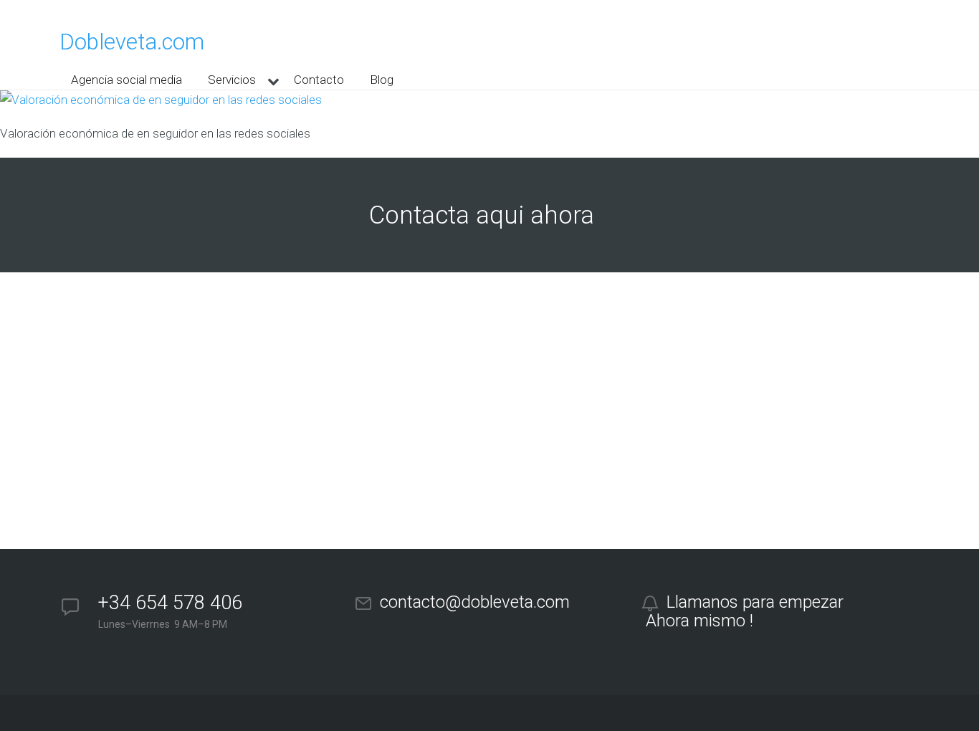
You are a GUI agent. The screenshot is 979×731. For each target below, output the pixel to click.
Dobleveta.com (131, 42)
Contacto (319, 79)
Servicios (232, 79)
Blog (381, 79)
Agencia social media (126, 79)
